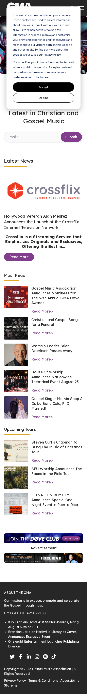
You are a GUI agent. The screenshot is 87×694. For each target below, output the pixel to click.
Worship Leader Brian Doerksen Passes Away (51, 348)
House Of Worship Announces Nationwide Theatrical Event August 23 (55, 377)
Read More (19, 257)
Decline (43, 97)
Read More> (42, 311)
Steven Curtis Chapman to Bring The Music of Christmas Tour (56, 447)
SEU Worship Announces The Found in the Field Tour (56, 471)
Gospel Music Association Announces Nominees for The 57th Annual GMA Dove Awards (55, 295)
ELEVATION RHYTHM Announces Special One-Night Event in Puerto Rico (54, 500)
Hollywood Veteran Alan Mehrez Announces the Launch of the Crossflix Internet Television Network (41, 222)
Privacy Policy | (16, 680)
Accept (43, 87)
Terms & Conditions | (44, 680)
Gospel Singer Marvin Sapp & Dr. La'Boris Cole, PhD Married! (57, 403)
